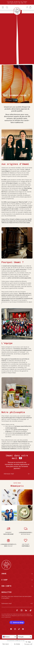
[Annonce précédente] (4, 2)
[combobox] (9, 637)
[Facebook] (17, 610)
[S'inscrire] (28, 473)
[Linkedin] (26, 610)
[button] (2, 7)
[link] (8, 533)
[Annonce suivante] (30, 2)
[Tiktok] (30, 610)
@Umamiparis (17, 486)
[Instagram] (21, 610)
